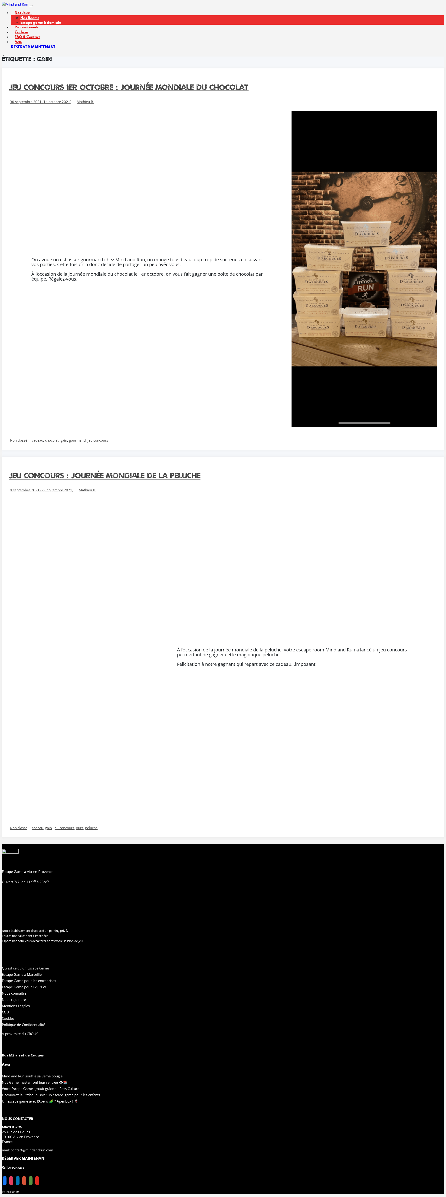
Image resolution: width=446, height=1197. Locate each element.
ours (79, 827)
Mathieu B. (85, 101)
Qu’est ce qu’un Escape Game (25, 968)
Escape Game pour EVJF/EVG (24, 987)
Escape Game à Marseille (22, 974)
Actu (18, 41)
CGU (5, 1012)
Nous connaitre (14, 993)
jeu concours (98, 440)
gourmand (77, 440)
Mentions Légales (16, 1005)
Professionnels (26, 27)
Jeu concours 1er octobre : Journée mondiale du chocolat (129, 87)
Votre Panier (10, 1192)
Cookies (8, 1018)
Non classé (18, 440)
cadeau (37, 440)
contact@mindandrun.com (32, 1150)
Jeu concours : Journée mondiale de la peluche (104, 475)
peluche (91, 827)
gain (63, 440)
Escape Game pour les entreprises (29, 980)
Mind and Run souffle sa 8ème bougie (32, 1076)
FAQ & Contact (27, 36)
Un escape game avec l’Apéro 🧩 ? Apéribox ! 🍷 (40, 1101)
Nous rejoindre (14, 999)
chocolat (52, 440)
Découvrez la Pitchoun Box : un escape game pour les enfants (51, 1095)
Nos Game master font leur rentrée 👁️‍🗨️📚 (35, 1082)
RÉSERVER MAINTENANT (33, 47)
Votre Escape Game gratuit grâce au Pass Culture (40, 1088)
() (40, 101)
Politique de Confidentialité (23, 1024)
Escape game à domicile (40, 22)
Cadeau (21, 31)
